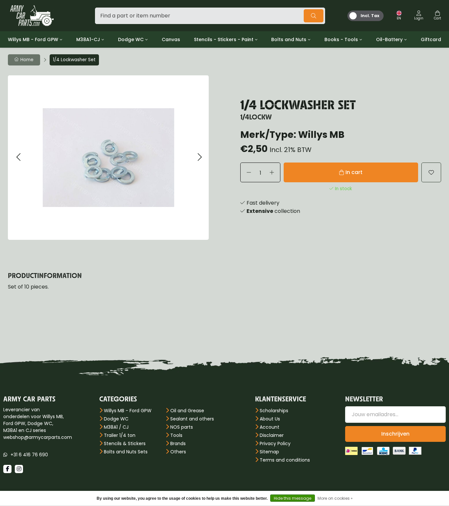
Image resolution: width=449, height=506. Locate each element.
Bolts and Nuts (288, 39)
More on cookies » (335, 498)
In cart (354, 172)
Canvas (171, 39)
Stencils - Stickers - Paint (223, 39)
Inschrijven (395, 434)
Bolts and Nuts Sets (126, 451)
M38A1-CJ (88, 39)
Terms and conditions (285, 460)
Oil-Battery (389, 39)
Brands (178, 443)
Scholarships (274, 410)
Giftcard (431, 39)
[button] (18, 157)
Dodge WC (131, 39)
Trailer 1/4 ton (119, 435)
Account (269, 427)
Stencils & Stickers (125, 443)
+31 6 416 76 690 (29, 454)
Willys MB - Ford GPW (33, 39)
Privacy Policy (275, 443)
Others (178, 451)
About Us (270, 419)
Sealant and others (192, 419)
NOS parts (181, 427)
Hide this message (292, 498)
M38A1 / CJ (116, 427)
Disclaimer (272, 435)
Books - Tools (341, 39)
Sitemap (269, 451)
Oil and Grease (187, 410)
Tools (176, 435)
